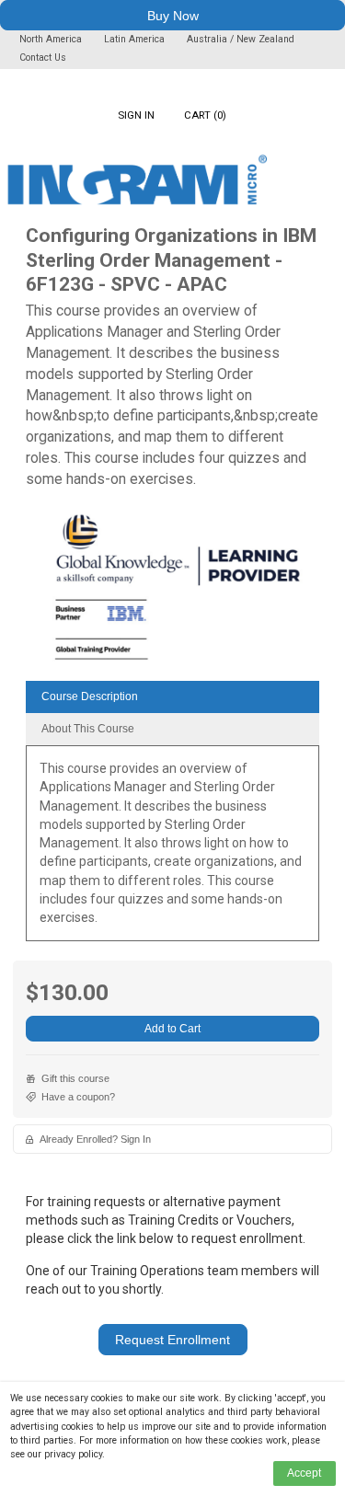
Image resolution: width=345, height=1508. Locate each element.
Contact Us (42, 57)
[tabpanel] (172, 849)
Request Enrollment (172, 1339)
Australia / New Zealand (240, 39)
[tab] (172, 697)
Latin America (135, 39)
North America (52, 39)
